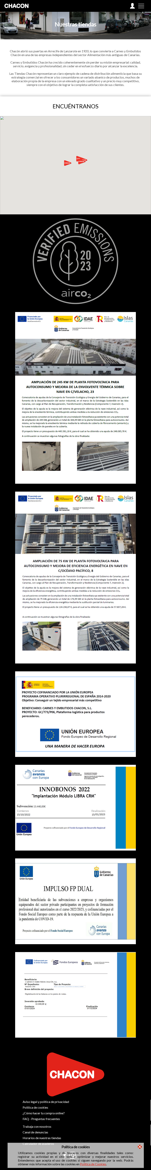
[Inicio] (16, 11)
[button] (67, 163)
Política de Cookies (93, 1164)
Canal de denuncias (35, 1132)
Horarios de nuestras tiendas (42, 1138)
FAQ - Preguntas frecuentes (41, 1119)
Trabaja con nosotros (37, 1126)
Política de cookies (35, 1107)
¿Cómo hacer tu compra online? (44, 1113)
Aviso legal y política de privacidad (46, 1102)
